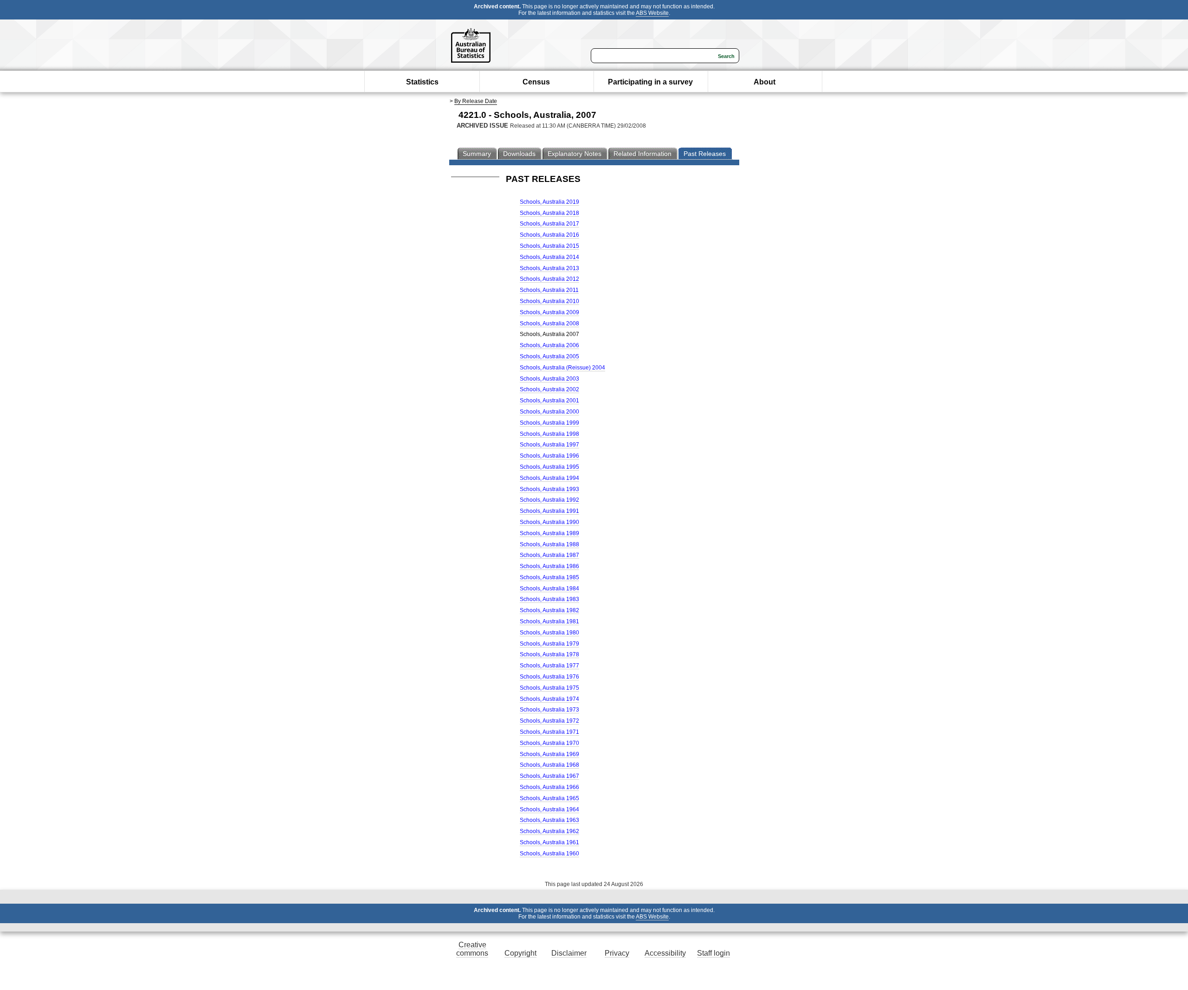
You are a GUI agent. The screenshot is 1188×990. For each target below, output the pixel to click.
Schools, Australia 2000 (549, 411)
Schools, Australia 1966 (549, 787)
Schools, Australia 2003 (549, 378)
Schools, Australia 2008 (549, 323)
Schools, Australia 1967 (549, 776)
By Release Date (475, 101)
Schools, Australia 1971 (549, 732)
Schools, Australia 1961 (549, 842)
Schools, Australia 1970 (549, 743)
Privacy (617, 953)
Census (536, 82)
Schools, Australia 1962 (549, 831)
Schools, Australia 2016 (549, 235)
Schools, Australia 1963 (549, 820)
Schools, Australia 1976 (549, 676)
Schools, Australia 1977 (549, 665)
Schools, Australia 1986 (549, 566)
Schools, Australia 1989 (549, 533)
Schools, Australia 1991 (549, 511)
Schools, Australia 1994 (549, 478)
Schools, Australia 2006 (549, 345)
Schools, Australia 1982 (549, 610)
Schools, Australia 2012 (549, 279)
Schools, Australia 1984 (549, 588)
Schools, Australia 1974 (549, 699)
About (764, 82)
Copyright (520, 953)
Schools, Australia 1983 (549, 599)
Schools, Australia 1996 (549, 456)
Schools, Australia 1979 (549, 644)
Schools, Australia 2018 (549, 213)
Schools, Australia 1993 (549, 489)
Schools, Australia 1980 (549, 632)
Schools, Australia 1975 (549, 688)
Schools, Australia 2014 (549, 257)
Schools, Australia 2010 (549, 301)
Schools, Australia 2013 (549, 268)
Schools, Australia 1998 (549, 434)
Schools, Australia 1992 (549, 500)
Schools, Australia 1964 (549, 809)
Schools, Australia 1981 (549, 621)
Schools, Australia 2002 (549, 389)
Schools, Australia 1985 (549, 577)
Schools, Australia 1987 (549, 555)
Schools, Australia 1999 (549, 423)
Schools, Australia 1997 (549, 444)
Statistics (422, 82)
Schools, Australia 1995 (549, 467)
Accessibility (665, 953)
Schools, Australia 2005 (549, 356)
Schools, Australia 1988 (549, 544)
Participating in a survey (650, 82)
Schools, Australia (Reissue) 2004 (562, 367)
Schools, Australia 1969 (549, 754)
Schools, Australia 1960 (549, 853)
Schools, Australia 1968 (549, 765)
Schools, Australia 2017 (549, 223)
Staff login (713, 953)
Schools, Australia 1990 (549, 522)
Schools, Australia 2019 (549, 202)
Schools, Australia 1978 (549, 654)
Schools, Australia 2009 (549, 312)
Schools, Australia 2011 (549, 290)
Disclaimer (569, 953)
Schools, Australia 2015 (549, 246)
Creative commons (472, 949)
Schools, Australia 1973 (549, 709)
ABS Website (652, 13)
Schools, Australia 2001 (549, 400)
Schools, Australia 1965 (549, 798)
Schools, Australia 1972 (549, 721)
